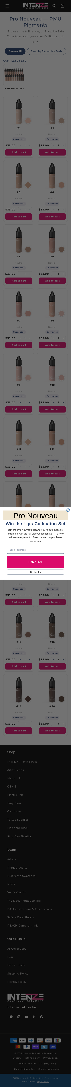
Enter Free (35, 562)
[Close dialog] (68, 510)
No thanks (35, 572)
